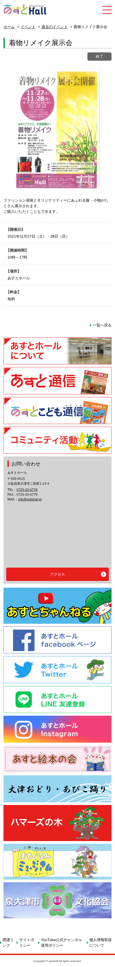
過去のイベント (54, 27)
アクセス (57, 574)
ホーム (9, 27)
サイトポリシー (26, 942)
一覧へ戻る (102, 325)
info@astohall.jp (30, 499)
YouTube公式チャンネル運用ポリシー (61, 942)
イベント (28, 27)
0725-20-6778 (27, 490)
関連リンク (8, 942)
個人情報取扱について (100, 942)
